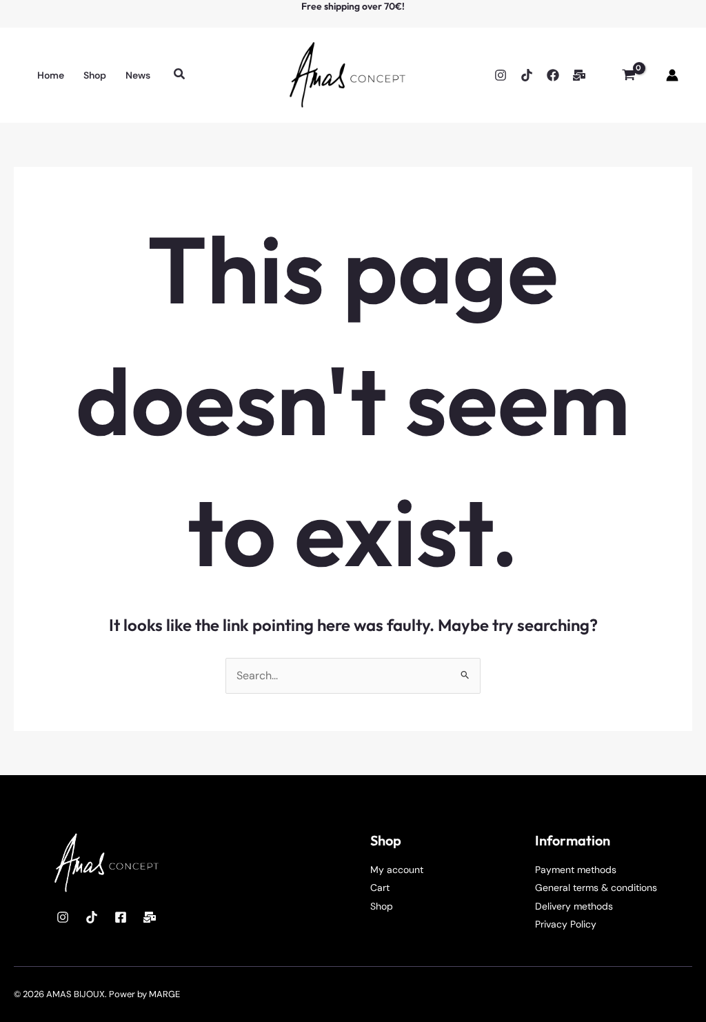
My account (396, 869)
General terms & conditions (596, 887)
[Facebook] (553, 75)
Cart (380, 887)
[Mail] (149, 917)
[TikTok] (527, 75)
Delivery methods (574, 906)
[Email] (579, 75)
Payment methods (575, 869)
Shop (381, 906)
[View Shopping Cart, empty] (628, 75)
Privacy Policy (565, 924)
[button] (180, 75)
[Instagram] (500, 75)
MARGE (164, 994)
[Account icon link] (672, 75)
